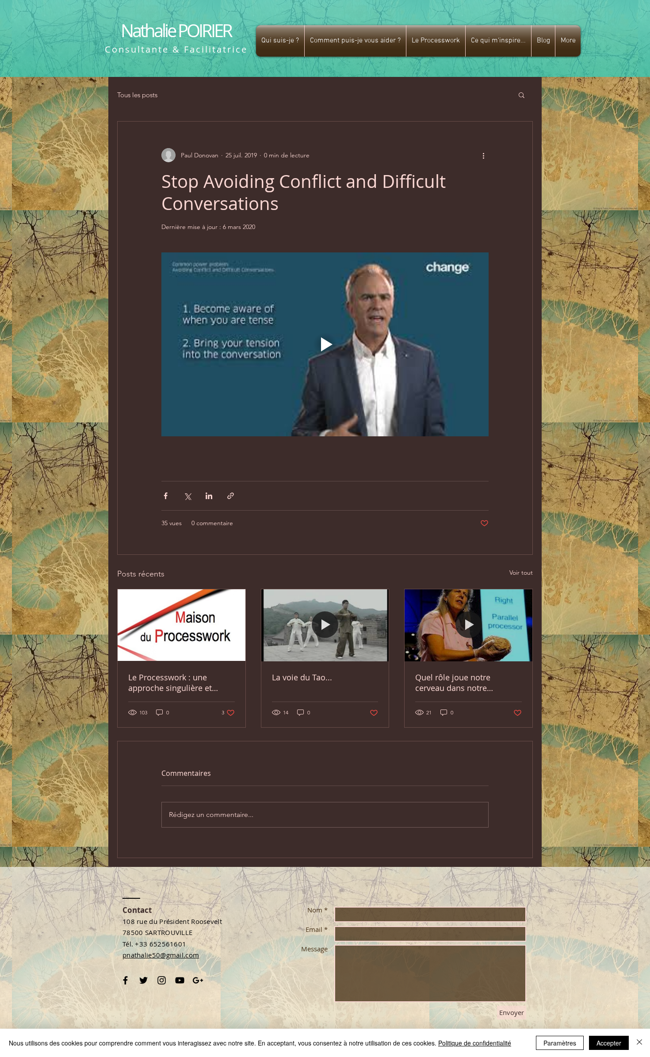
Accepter (608, 1042)
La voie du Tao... (302, 677)
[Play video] (325, 344)
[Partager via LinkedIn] (209, 496)
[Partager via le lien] (230, 496)
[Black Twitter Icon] (143, 980)
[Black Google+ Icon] (197, 980)
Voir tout (521, 572)
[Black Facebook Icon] (125, 980)
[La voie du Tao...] (325, 625)
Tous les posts (137, 95)
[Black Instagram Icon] (161, 980)
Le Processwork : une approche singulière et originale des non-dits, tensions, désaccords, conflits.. (170, 682)
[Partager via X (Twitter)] (187, 496)
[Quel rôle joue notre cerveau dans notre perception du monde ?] (468, 625)
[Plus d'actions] (483, 155)
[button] (280, 41)
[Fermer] (639, 1043)
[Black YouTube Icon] (179, 980)
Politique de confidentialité (474, 1042)
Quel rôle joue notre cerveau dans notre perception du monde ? (458, 682)
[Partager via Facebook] (165, 496)
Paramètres (559, 1042)
